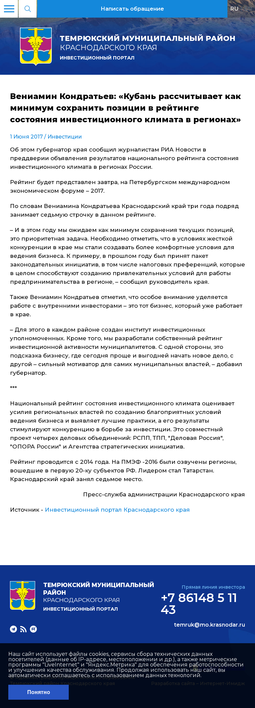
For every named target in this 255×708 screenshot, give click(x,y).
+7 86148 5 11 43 (199, 604)
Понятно (38, 692)
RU (234, 8)
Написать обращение (132, 9)
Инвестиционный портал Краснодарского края (117, 509)
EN (248, 8)
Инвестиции (64, 137)
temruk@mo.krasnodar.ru (209, 625)
